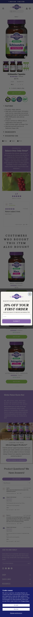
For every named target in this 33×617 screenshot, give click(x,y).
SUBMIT (16, 321)
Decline (16, 609)
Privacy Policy (25, 601)
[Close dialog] (30, 294)
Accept (16, 605)
